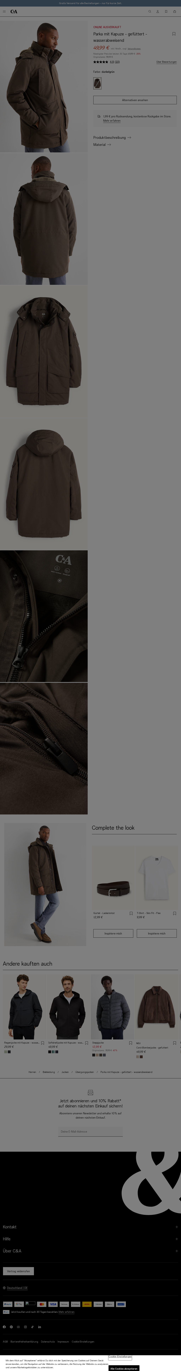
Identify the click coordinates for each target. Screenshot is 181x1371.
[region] (90, 1363)
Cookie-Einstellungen (120, 1356)
